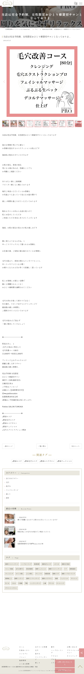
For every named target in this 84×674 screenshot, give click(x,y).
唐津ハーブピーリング (68, 573)
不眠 (26, 583)
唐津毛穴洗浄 (66, 564)
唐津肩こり (8, 578)
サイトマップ (72, 656)
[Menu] (80, 3)
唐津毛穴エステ (46, 564)
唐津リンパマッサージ (32, 578)
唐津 (56, 578)
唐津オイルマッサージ (11, 564)
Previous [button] (4, 81)
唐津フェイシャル (40, 569)
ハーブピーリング (26, 564)
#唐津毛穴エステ (30, 461)
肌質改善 (36, 564)
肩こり (8, 494)
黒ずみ (8, 486)
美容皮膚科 (29, 569)
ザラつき (51, 583)
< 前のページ (8, 446)
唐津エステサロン (47, 578)
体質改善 (47, 573)
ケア (65, 569)
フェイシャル (64, 578)
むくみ (7, 583)
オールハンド (60, 583)
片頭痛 (20, 583)
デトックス (38, 573)
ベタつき (56, 564)
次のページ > (75, 446)
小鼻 (44, 583)
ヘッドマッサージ (35, 583)
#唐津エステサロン (47, 461)
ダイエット (74, 578)
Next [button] (79, 81)
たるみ (14, 583)
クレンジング (9, 573)
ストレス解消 (9, 569)
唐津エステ (55, 573)
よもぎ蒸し (29, 573)
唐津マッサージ (19, 578)
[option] (42, 81)
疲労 (7, 498)
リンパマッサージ (12, 490)
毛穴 (7, 482)
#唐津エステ (17, 461)
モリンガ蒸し (20, 573)
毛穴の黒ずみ (20, 569)
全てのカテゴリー (12, 478)
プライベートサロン (11, 588)
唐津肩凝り (73, 569)
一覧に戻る (42, 446)
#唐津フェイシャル (64, 461)
